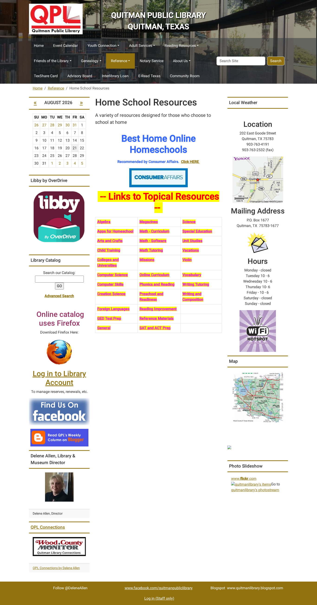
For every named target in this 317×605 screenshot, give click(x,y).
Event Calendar (65, 45)
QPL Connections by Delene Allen (56, 568)
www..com (243, 478)
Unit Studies (192, 241)
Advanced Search (59, 296)
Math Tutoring (151, 250)
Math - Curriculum (154, 231)
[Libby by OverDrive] (59, 216)
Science (189, 222)
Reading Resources (180, 45)
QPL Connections (48, 527)
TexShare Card (46, 76)
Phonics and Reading (157, 284)
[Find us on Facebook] (59, 411)
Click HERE (190, 161)
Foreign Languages (113, 309)
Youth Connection (101, 45)
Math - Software (152, 241)
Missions (146, 260)
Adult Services (140, 45)
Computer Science (112, 275)
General (103, 328)
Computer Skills (110, 284)
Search (275, 61)
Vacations (190, 250)
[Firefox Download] (59, 352)
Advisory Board (79, 76)
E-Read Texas (149, 76)
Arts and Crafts (110, 241)
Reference (119, 61)
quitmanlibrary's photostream (255, 490)
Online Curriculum (154, 275)
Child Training (108, 250)
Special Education (197, 231)
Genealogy (89, 61)
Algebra (103, 222)
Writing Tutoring (195, 284)
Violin (187, 260)
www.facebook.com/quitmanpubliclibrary (159, 588)
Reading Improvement (158, 309)
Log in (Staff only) (159, 598)
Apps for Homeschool (115, 231)
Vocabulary (191, 275)
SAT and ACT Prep (155, 328)
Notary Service (151, 61)
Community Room (185, 76)
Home (39, 45)
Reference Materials (156, 318)
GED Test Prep (109, 318)
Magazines (148, 222)
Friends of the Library (51, 61)
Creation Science (111, 294)
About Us (180, 61)
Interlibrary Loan (115, 76)
